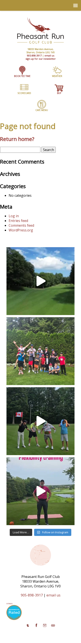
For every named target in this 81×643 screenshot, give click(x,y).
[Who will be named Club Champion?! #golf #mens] (40, 421)
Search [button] (48, 149)
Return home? (17, 138)
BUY (59, 93)
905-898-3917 (34, 55)
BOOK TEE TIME (22, 76)
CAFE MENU (41, 110)
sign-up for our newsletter (40, 58)
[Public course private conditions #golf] (40, 281)
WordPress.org (21, 230)
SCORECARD (24, 93)
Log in (14, 216)
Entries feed (18, 220)
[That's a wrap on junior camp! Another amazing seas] (40, 351)
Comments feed (21, 225)
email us (49, 55)
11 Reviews (7, 603)
